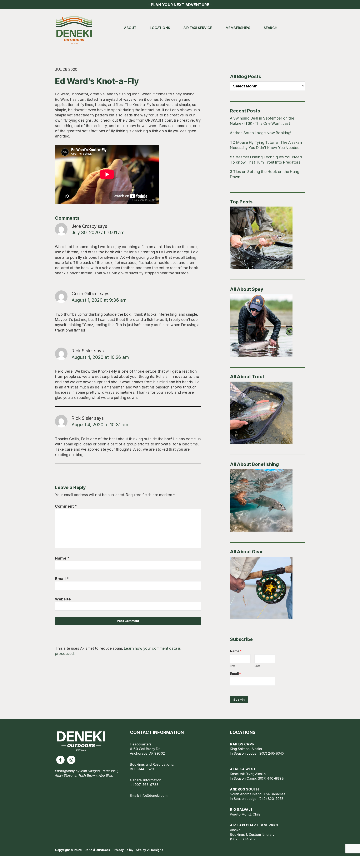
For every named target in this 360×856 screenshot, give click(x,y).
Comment (66, 506)
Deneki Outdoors (76, 30)
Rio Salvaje (241, 809)
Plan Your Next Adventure (180, 5)
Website (63, 599)
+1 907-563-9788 (144, 785)
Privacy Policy (123, 850)
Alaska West (243, 769)
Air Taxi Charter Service (254, 825)
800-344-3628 (142, 769)
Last (257, 665)
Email (62, 578)
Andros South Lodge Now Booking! (260, 133)
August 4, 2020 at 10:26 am (100, 357)
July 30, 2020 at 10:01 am (98, 232)
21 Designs (155, 850)
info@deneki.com (154, 795)
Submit (239, 699)
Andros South (244, 789)
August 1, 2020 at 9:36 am (99, 300)
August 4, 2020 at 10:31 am (100, 424)
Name (62, 558)
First (232, 665)
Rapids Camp (242, 744)
